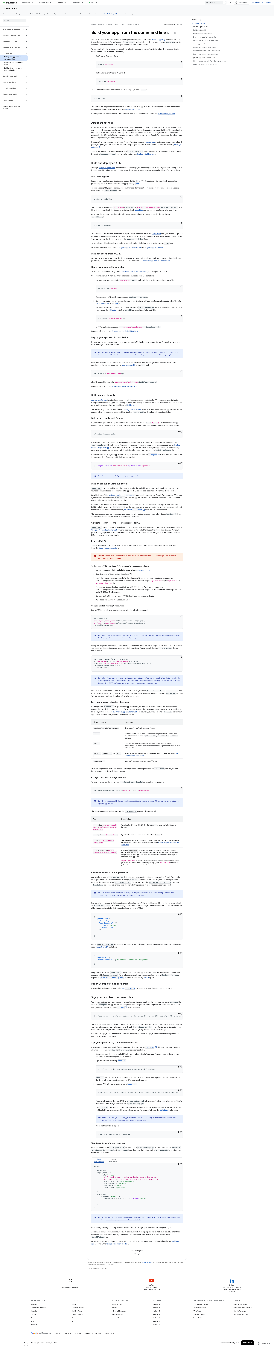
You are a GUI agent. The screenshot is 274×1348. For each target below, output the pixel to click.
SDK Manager (141, 1120)
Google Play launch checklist (117, 1244)
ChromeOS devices (119, 1311)
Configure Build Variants (146, 154)
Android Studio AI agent (39, 14)
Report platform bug (240, 1304)
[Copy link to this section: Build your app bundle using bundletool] (128, 778)
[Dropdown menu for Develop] (66, 2)
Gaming (74, 1304)
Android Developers (97, 25)
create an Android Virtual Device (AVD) (136, 272)
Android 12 (156, 1321)
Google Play (75, 3)
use (128, 988)
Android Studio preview (89, 14)
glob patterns (101, 947)
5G (73, 1321)
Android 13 (156, 1318)
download (133, 510)
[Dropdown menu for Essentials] (33, 2)
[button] (12, 29)
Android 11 (156, 1325)
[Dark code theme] (181, 62)
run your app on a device (154, 248)
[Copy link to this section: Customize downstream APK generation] (130, 873)
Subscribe (247, 1343)
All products (109, 1333)
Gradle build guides (111, 14)
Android (34, 1304)
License (41, 1343)
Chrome (68, 1333)
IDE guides (20, 14)
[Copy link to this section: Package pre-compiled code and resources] (132, 702)
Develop (60, 3)
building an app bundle (107, 168)
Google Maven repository (108, 548)
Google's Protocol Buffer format (104, 530)
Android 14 (156, 1314)
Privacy (74, 1318)
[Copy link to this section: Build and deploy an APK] (123, 163)
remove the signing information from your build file (123, 1220)
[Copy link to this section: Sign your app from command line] (135, 997)
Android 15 (156, 1311)
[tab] (99, 1160)
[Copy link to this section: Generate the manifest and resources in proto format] (143, 523)
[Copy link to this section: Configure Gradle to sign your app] (128, 1143)
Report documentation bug (243, 1308)
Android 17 (156, 1304)
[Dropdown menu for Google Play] (83, 2)
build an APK (132, 405)
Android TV (116, 1318)
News (33, 1318)
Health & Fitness (77, 1311)
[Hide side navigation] (26, 1344)
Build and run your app (166, 114)
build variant (156, 234)
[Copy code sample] (181, 431)
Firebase (78, 1333)
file (113, 978)
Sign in (268, 3)
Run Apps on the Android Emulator (125, 331)
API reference (197, 1311)
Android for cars (117, 1314)
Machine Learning (78, 1308)
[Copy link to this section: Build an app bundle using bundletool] (129, 484)
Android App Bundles (99, 400)
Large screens (117, 1304)
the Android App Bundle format (125, 712)
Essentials (26, 3)
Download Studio (199, 1314)
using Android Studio (133, 410)
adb (116, 304)
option (113, 310)
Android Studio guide (200, 1304)
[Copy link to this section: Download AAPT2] (108, 541)
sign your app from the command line (157, 261)
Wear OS (115, 1308)
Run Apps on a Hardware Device (124, 386)
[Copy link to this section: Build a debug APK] (111, 176)
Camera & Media (77, 1314)
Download (6, 14)
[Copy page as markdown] (175, 33)
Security (34, 1311)
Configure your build (132, 109)
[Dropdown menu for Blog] (97, 2)
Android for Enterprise (38, 1308)
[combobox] (215, 3)
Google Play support (240, 1311)
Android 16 (156, 1308)
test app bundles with (122, 495)
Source (33, 1314)
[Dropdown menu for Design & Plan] (51, 2)
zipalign (122, 1061)
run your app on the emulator (130, 248)
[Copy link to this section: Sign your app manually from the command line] (140, 1042)
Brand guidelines (51, 1343)
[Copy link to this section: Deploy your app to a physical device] (130, 337)
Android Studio (257, 3)
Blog (93, 3)
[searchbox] (14, 20)
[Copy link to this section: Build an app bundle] (117, 395)
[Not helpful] (181, 24)
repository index (143, 570)
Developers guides (199, 1308)
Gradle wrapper (157, 40)
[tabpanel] (137, 1187)
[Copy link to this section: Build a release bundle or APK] (123, 254)
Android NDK (197, 1318)
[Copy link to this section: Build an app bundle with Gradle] (125, 418)
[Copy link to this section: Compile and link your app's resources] (126, 606)
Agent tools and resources (64, 14)
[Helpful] (177, 24)
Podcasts (34, 1325)
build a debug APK (102, 304)
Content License (146, 1262)
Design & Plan (43, 3)
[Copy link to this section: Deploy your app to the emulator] (126, 267)
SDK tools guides (131, 14)
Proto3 (146, 978)
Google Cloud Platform (93, 1333)
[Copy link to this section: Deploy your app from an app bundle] (130, 984)
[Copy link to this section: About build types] (115, 123)
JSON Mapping (158, 893)
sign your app (150, 142)
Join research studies (241, 1314)
